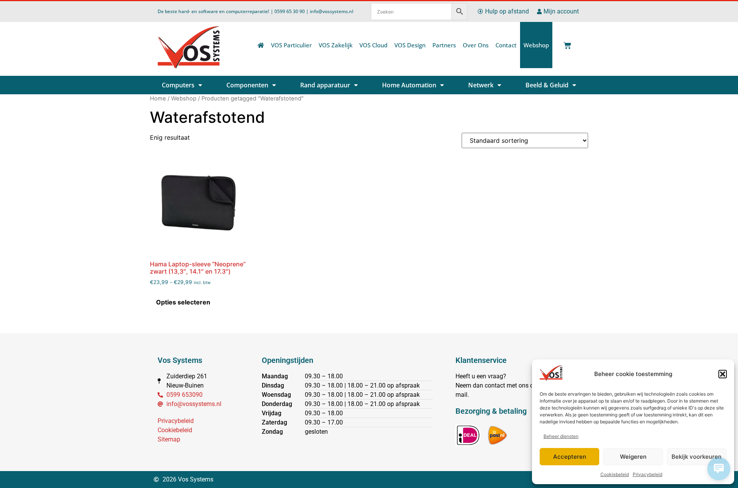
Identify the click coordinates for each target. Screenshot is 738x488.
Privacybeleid (647, 474)
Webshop (536, 45)
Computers (178, 85)
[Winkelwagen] (565, 43)
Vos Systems (180, 360)
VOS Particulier (291, 45)
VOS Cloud (373, 45)
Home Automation (409, 85)
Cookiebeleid (614, 474)
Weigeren (633, 456)
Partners (444, 45)
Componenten (247, 85)
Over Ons (476, 45)
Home (158, 98)
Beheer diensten (561, 436)
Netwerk (481, 85)
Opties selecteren (183, 302)
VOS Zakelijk (335, 45)
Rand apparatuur (325, 85)
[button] (722, 374)
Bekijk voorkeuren (696, 456)
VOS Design (410, 45)
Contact (506, 45)
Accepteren (569, 456)
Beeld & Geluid (546, 85)
